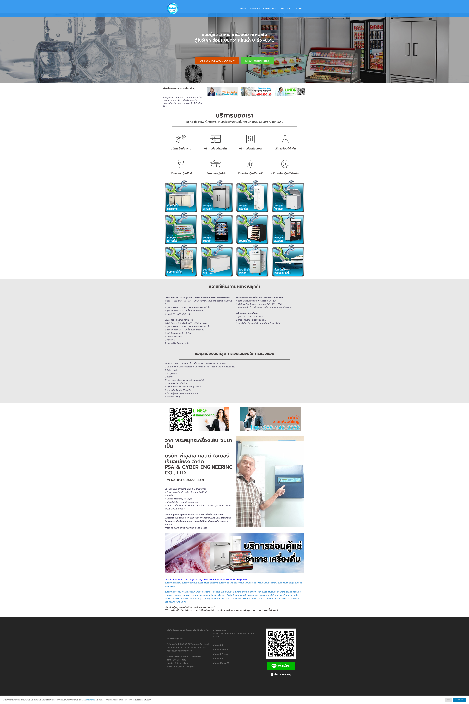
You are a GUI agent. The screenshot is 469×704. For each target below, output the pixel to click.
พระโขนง (246, 590)
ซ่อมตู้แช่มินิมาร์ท (220, 641)
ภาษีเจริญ (272, 587)
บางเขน (268, 590)
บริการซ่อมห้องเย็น (250, 141)
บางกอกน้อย (293, 587)
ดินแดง (236, 587)
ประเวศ (194, 587)
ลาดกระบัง (237, 590)
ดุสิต (290, 590)
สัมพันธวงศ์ (219, 590)
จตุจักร (211, 587)
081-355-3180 (179, 652)
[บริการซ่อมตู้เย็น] (181, 129)
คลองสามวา (207, 583)
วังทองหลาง (218, 583)
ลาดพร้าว (281, 583)
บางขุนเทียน (282, 587)
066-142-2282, (183, 648)
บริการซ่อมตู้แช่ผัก (216, 166)
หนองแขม (263, 587)
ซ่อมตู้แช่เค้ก (218, 637)
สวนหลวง (177, 587)
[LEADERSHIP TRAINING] (181, 154)
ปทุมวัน (254, 590)
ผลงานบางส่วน (286, 8)
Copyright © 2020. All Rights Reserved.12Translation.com (192, 690)
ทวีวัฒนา (191, 583)
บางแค (258, 583)
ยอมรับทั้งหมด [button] (459, 700)
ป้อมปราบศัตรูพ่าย (172, 594)
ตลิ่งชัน (168, 590)
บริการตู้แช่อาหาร (181, 141)
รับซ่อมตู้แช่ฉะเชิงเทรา (228, 574)
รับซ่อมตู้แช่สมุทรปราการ (208, 574)
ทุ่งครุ (184, 583)
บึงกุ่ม (229, 587)
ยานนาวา (228, 590)
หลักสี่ (252, 583)
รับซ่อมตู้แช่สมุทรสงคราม (267, 574)
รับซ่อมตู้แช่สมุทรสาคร (246, 574)
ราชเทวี (289, 583)
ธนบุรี (204, 590)
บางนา (198, 583)
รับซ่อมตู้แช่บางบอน (173, 583)
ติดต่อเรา (299, 8)
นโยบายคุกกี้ (91, 700)
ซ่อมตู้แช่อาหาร (254, 8)
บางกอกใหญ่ (195, 590)
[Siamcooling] (172, 8)
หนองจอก (283, 590)
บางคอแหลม (202, 587)
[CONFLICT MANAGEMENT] (285, 129)
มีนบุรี (183, 594)
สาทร (224, 587)
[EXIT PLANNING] (215, 154)
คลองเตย (186, 587)
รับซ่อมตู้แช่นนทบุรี (189, 574)
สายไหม (245, 583)
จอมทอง (168, 587)
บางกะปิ (261, 590)
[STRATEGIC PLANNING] (215, 129)
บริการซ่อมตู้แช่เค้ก (215, 141)
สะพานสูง (229, 583)
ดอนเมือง (297, 583)
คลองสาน (176, 590)
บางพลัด (243, 587)
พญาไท (210, 590)
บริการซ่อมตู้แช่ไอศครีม (250, 166)
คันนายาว (237, 583)
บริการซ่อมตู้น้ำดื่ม (285, 141)
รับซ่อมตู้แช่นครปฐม (286, 574)
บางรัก (275, 590)
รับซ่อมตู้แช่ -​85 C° (270, 8)
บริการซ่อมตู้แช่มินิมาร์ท (285, 166)
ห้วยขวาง (185, 590)
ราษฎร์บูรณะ (253, 587)
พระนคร (296, 590)
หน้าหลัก (243, 8)
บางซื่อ (218, 587)
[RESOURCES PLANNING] (250, 129)
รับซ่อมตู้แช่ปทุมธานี (173, 574)
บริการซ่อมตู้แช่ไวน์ (181, 166)
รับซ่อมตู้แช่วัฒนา (269, 583)
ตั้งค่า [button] (448, 700)
